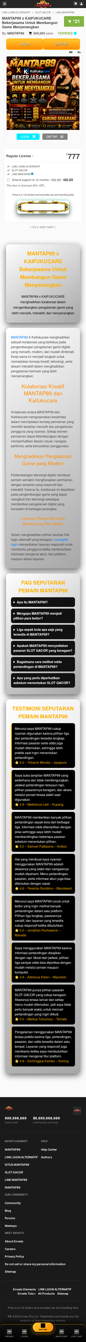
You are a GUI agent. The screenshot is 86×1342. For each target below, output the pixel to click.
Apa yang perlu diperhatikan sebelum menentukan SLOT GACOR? (41, 680)
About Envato (14, 1241)
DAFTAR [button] (51, 137)
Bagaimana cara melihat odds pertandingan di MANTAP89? (37, 664)
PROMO (9, 1336)
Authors (46, 1157)
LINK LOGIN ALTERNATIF (16, 12)
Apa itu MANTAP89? (32, 602)
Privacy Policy (14, 1256)
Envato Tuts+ (27, 1293)
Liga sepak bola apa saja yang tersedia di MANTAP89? (38, 632)
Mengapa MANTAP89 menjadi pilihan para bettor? (37, 615)
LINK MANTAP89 (65, 12)
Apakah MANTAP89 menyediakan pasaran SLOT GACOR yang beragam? (42, 648)
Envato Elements (24, 1289)
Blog (8, 1210)
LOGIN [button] (25, 137)
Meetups (11, 1225)
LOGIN (24, 44)
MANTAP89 (15, 33)
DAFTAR (61, 44)
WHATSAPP (62, 1336)
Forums (10, 1218)
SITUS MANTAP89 (17, 1164)
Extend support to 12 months (42, 180)
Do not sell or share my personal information (35, 1264)
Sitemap (10, 1271)
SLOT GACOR (43, 12)
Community (13, 1203)
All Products (46, 1293)
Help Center (49, 1149)
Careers (10, 1249)
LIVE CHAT (76, 1336)
